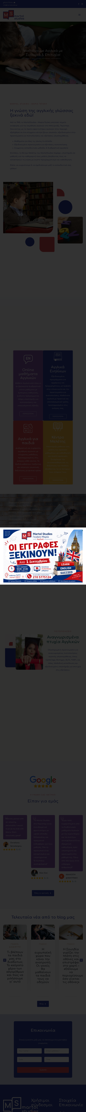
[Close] (82, 530)
